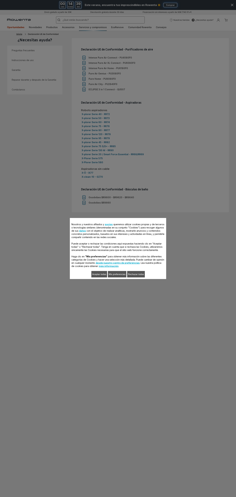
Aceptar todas (99, 274)
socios (109, 224)
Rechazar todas (136, 274)
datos (82, 230)
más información (108, 266)
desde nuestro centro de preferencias (118, 263)
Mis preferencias (117, 274)
